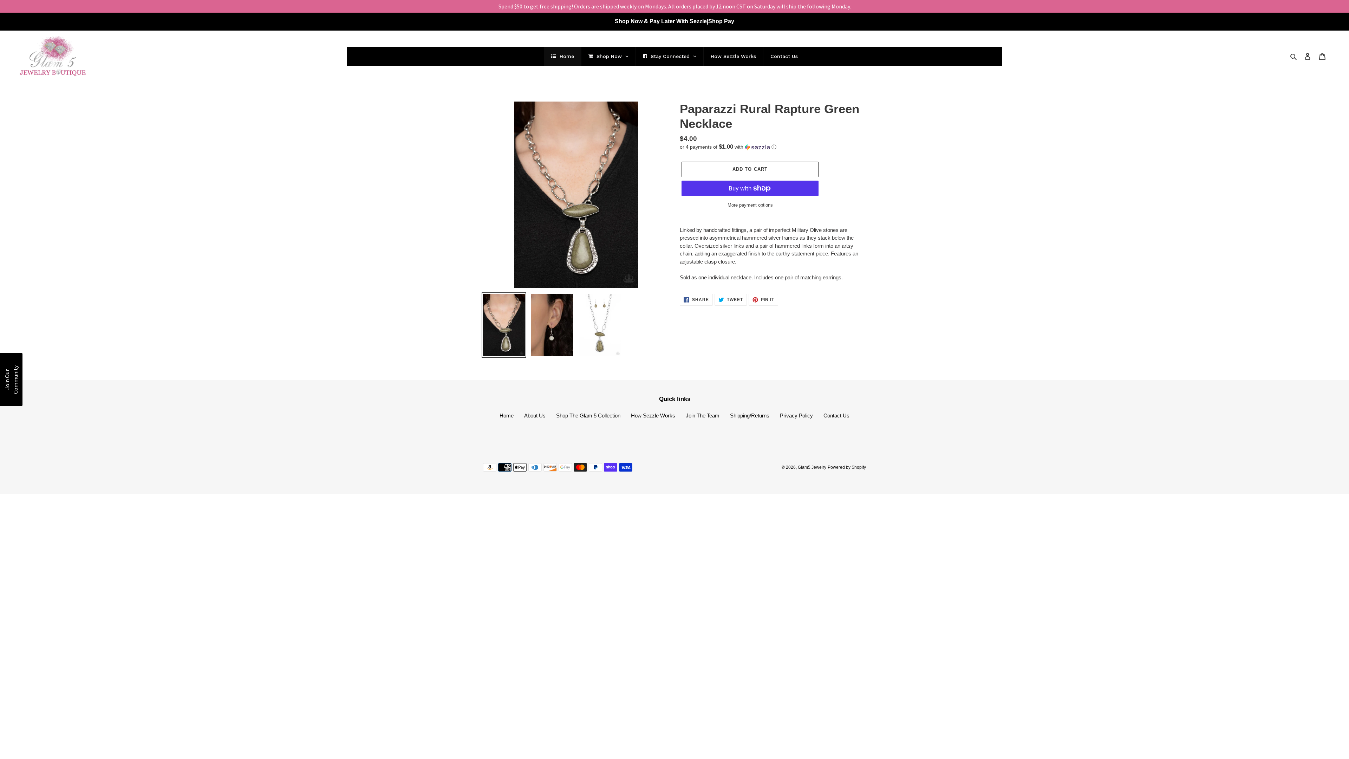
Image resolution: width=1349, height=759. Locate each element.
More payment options (750, 205)
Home (507, 416)
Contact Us (836, 416)
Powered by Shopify (847, 467)
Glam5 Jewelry (812, 467)
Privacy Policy (796, 416)
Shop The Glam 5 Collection (588, 416)
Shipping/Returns (749, 416)
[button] (728, 147)
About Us (535, 416)
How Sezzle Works (653, 416)
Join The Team (702, 416)
